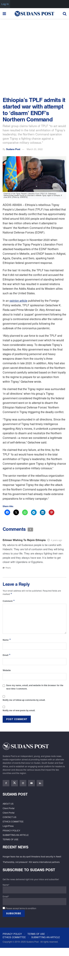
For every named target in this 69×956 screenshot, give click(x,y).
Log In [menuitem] (5, 3)
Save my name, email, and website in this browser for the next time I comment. (34, 687)
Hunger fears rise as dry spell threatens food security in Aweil (32, 856)
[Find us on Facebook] (6, 783)
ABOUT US (8, 803)
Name (7, 639)
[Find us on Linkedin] (40, 783)
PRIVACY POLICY (11, 830)
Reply (8, 567)
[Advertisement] (34, 56)
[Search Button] (64, 13)
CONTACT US (9, 816)
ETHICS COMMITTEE (13, 821)
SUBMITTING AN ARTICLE (16, 834)
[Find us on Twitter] (14, 783)
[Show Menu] (4, 13)
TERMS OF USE (10, 839)
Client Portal (9, 808)
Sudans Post (13, 149)
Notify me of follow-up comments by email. (24, 699)
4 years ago (56, 540)
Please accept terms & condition (20, 908)
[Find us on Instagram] (23, 783)
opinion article (18, 301)
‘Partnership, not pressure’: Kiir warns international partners (31, 861)
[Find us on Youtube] (31, 783)
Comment (9, 601)
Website (7, 670)
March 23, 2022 (35, 149)
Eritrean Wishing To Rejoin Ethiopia (24, 540)
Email (7, 655)
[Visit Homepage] (34, 13)
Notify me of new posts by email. (19, 710)
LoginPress (8, 825)
